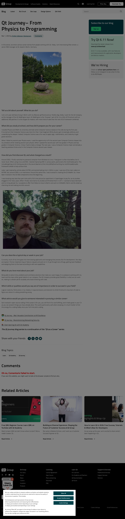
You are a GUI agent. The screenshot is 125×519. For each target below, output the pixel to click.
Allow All (63, 493)
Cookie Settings (63, 503)
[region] (39, 503)
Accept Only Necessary (63, 498)
